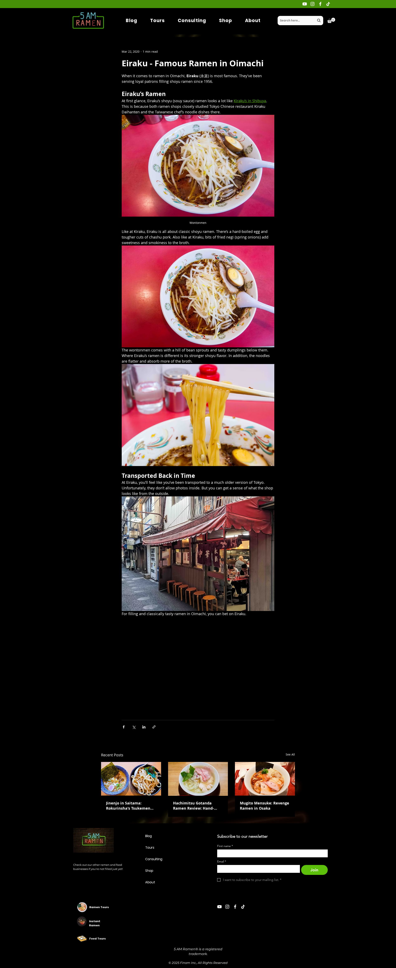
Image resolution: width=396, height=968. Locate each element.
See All (290, 754)
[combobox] (300, 20)
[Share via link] (154, 727)
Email (221, 861)
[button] (331, 20)
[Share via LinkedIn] (144, 727)
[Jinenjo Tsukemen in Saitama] (131, 779)
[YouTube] (304, 4)
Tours (149, 847)
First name (225, 846)
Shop (149, 870)
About (150, 882)
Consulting (153, 859)
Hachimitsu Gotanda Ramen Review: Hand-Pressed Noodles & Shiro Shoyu (195, 806)
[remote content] (198, 663)
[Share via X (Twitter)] (134, 727)
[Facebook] (320, 4)
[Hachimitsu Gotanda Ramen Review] (198, 779)
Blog (148, 836)
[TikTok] (328, 4)
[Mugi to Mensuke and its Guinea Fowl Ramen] (265, 779)
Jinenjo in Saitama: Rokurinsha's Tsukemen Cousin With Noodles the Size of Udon (129, 806)
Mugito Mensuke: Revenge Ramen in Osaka (264, 806)
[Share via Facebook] (124, 727)
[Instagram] (312, 4)
